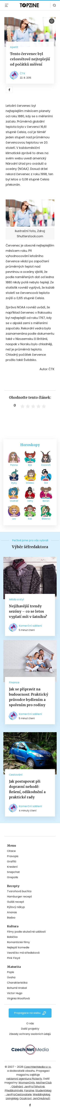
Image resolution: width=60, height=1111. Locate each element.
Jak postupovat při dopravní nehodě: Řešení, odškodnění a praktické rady (27, 789)
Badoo (11, 917)
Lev (14, 518)
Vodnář (14, 500)
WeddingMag (41, 1094)
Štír (46, 483)
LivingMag (12, 1098)
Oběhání (17, 1086)
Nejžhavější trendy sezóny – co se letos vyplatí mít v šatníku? (28, 611)
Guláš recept (15, 902)
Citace (11, 851)
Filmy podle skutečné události (26, 932)
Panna (14, 465)
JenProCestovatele (19, 1094)
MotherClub (44, 1083)
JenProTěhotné (34, 1086)
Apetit (14, 47)
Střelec (30, 483)
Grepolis (12, 877)
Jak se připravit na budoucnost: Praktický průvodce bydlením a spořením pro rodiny (28, 697)
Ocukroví (26, 1098)
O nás (30, 1023)
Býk (30, 465)
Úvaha (11, 977)
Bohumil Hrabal (17, 988)
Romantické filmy (18, 942)
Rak (30, 518)
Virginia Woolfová (18, 998)
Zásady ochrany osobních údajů (30, 1034)
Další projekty (30, 1029)
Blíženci (46, 518)
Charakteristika (17, 983)
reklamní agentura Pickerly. (24, 1079)
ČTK (22, 73)
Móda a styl (16, 599)
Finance (14, 682)
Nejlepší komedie (18, 947)
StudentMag (43, 1090)
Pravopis (12, 856)
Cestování (15, 775)
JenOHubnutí (41, 1098)
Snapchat (13, 872)
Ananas (12, 912)
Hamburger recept (19, 896)
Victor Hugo (14, 993)
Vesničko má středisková (23, 953)
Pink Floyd (13, 958)
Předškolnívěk (14, 1090)
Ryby (14, 483)
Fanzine (29, 1090)
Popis (10, 972)
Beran (46, 500)
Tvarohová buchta (19, 891)
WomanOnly (26, 1083)
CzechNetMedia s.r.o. (37, 1067)
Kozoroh (46, 465)
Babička (12, 937)
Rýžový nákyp (16, 907)
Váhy (30, 500)
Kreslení (12, 867)
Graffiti (11, 861)
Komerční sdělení (30, 626)
